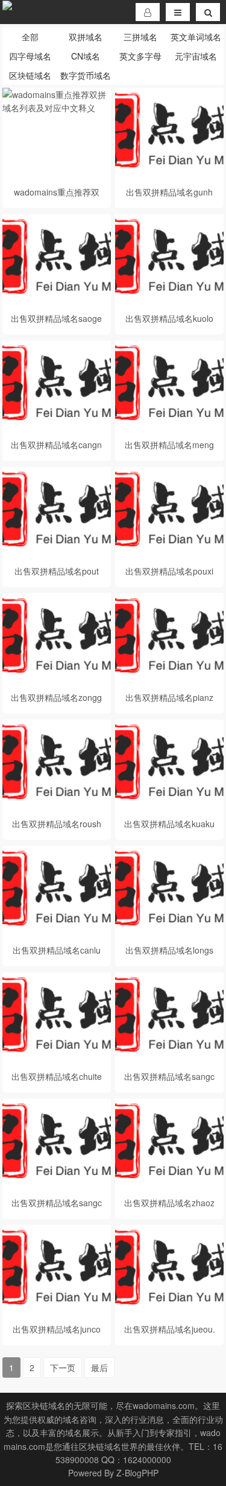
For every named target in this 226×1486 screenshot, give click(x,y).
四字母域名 (30, 56)
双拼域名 (85, 37)
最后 (99, 1367)
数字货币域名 (85, 75)
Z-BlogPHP (137, 1473)
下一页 (62, 1367)
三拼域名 (140, 37)
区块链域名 (30, 75)
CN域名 (85, 56)
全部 (30, 37)
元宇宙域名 (196, 56)
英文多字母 (140, 56)
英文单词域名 (196, 37)
